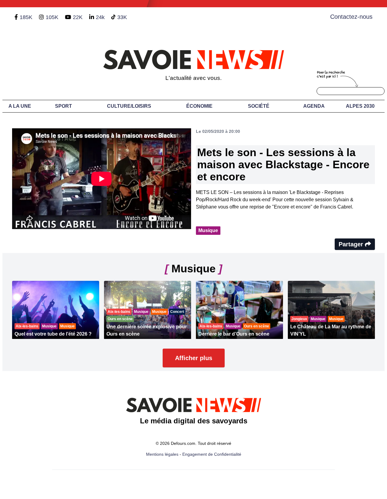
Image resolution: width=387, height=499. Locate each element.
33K (122, 17)
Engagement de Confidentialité (211, 454)
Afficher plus (193, 358)
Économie (199, 106)
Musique (208, 230)
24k (100, 17)
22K (78, 17)
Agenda (314, 106)
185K (26, 17)
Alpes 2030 (360, 106)
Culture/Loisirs (129, 106)
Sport (63, 106)
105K (52, 17)
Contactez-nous (351, 16)
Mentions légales (162, 454)
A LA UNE (19, 106)
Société (258, 106)
